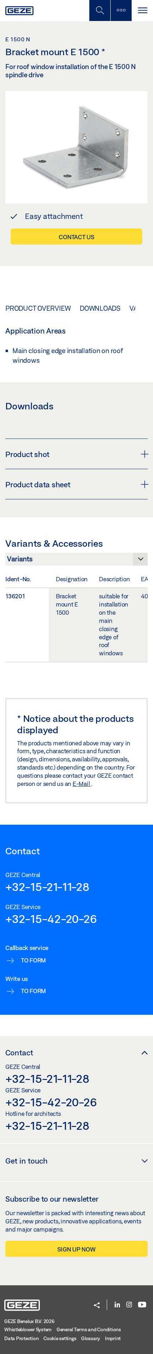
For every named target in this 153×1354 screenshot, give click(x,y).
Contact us (76, 236)
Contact (19, 1052)
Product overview (38, 308)
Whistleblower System (28, 1329)
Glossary (90, 1338)
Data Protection (21, 1338)
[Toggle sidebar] (121, 10)
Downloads (100, 308)
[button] (96, 1306)
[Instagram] (129, 1305)
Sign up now (76, 1249)
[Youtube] (142, 1305)
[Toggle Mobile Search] (99, 10)
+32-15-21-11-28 (47, 886)
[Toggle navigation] (142, 10)
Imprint (113, 1338)
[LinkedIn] (117, 1305)
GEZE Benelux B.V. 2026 (29, 1321)
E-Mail (82, 783)
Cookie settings (59, 1338)
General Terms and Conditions (89, 1329)
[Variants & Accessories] (76, 561)
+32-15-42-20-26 (50, 918)
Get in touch (26, 1160)
